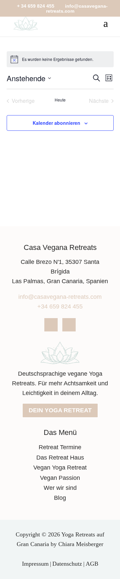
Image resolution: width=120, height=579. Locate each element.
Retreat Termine (60, 447)
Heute (60, 99)
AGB (92, 563)
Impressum (35, 563)
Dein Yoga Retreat (60, 410)
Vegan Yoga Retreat (60, 467)
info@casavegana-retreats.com (60, 296)
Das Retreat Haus (60, 457)
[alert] (60, 59)
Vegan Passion (60, 478)
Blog (60, 497)
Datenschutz (67, 563)
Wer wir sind (60, 487)
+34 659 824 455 (60, 306)
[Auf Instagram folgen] (69, 324)
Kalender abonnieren (56, 122)
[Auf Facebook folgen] (51, 324)
